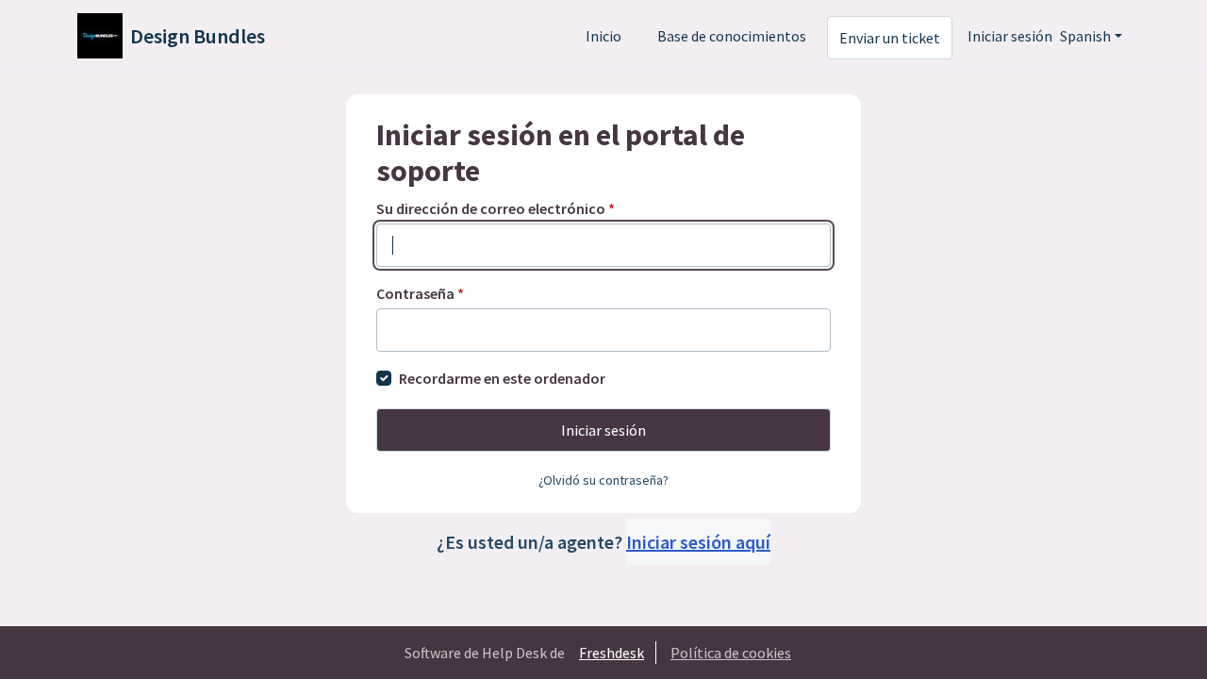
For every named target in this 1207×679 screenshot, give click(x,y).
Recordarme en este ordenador (502, 378)
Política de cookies (730, 652)
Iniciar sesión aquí (698, 542)
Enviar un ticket (889, 37)
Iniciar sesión (1009, 35)
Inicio (603, 35)
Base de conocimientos (731, 35)
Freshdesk (611, 652)
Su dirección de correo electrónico (495, 208)
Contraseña (420, 293)
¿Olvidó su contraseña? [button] (603, 480)
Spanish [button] (1085, 35)
